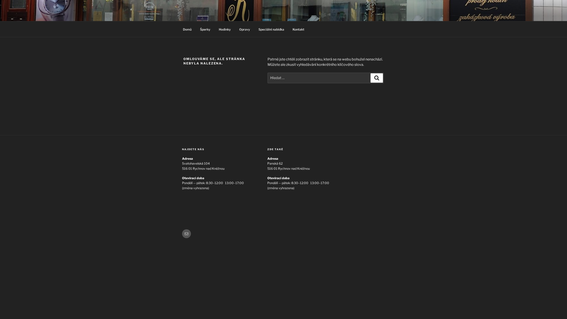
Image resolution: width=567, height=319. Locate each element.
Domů (187, 29)
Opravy (244, 29)
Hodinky (225, 29)
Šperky (205, 29)
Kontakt (298, 29)
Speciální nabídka (271, 29)
